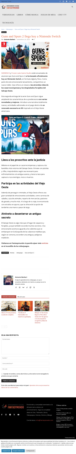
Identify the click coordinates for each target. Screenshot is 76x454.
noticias (45, 243)
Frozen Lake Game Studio (21, 73)
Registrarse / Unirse (6, 1)
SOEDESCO (5, 73)
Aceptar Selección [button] (18, 451)
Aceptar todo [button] (6, 451)
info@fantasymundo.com (44, 420)
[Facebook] (60, 1)
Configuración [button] (30, 451)
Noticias (4, 32)
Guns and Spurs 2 (29, 252)
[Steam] (24, 287)
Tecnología (8, 23)
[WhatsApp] (17, 265)
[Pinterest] (12, 265)
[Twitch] (31, 287)
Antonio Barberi (9, 39)
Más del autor (21, 297)
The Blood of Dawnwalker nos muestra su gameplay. (24, 314)
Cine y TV (62, 15)
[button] (72, 7)
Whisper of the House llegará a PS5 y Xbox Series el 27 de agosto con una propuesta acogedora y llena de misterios (65, 419)
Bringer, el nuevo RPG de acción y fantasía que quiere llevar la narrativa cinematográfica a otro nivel (64, 426)
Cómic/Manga (31, 15)
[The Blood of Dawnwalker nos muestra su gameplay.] (25, 306)
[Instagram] (63, 1)
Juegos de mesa (48, 15)
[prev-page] (2, 326)
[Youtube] (73, 1)
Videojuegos (8, 15)
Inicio (2, 29)
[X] (69, 1)
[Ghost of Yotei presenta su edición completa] (8, 306)
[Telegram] (66, 1)
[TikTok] (27, 287)
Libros (20, 15)
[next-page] (6, 326)
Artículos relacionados (9, 297)
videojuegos (19, 252)
